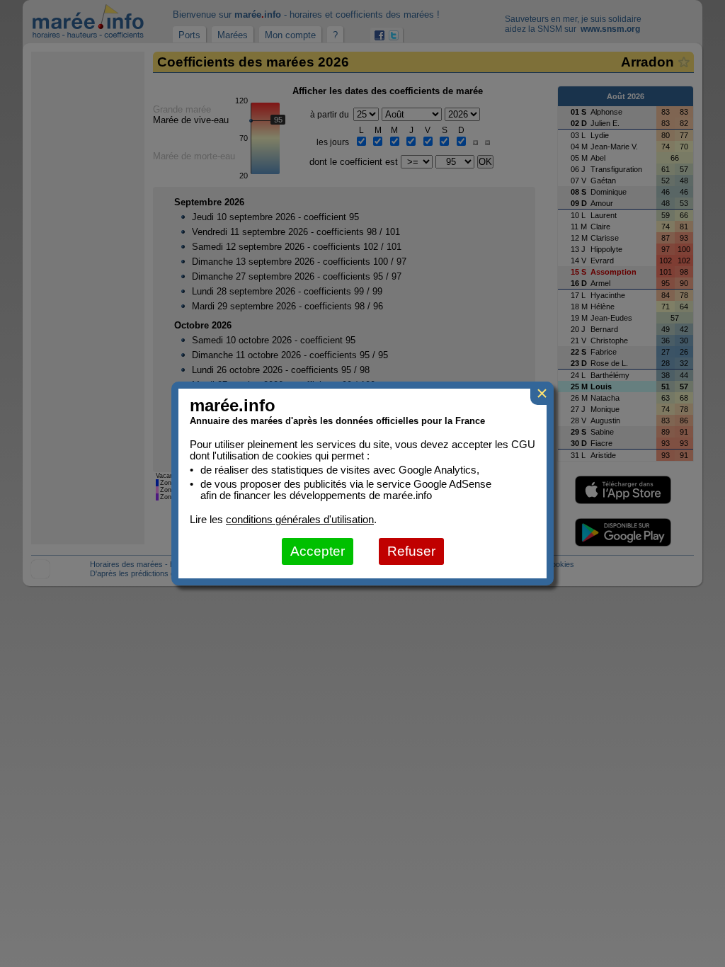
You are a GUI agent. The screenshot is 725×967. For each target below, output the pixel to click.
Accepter (317, 551)
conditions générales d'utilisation (300, 519)
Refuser (411, 551)
